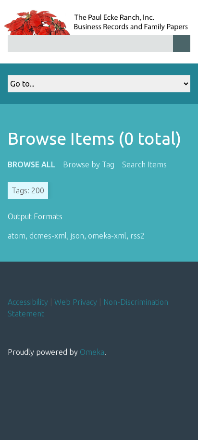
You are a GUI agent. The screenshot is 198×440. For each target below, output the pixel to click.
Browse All (31, 164)
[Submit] (181, 43)
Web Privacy (75, 302)
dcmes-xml (48, 235)
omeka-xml (107, 235)
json (77, 235)
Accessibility (28, 302)
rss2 (137, 235)
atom (16, 235)
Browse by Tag (88, 164)
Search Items (144, 164)
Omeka (92, 352)
